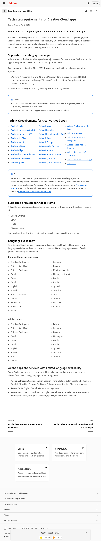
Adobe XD (71, 163)
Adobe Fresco (45, 126)
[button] (88, 3)
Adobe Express (17, 162)
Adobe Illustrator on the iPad (52, 134)
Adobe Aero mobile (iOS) (22, 134)
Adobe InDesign (46, 142)
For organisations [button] (10, 504)
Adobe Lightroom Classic (50, 162)
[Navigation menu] (3, 3)
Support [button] (7, 510)
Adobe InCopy (45, 138)
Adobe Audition (18, 146)
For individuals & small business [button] (16, 493)
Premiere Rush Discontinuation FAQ (34, 191)
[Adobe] (12, 3)
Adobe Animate (18, 142)
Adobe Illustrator (46, 130)
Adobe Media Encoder (49, 146)
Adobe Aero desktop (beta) (23, 130)
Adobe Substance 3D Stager (79, 159)
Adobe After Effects (19, 138)
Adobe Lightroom (47, 158)
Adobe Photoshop (47, 150)
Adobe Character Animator (23, 154)
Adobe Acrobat (17, 126)
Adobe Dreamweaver (20, 158)
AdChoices (9, 537)
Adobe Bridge (17, 150)
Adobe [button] (6, 515)
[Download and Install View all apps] (97, 11)
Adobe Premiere (74, 133)
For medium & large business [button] (14, 499)
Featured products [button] (10, 521)
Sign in (95, 3)
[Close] (86, 532)
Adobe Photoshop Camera (51, 154)
